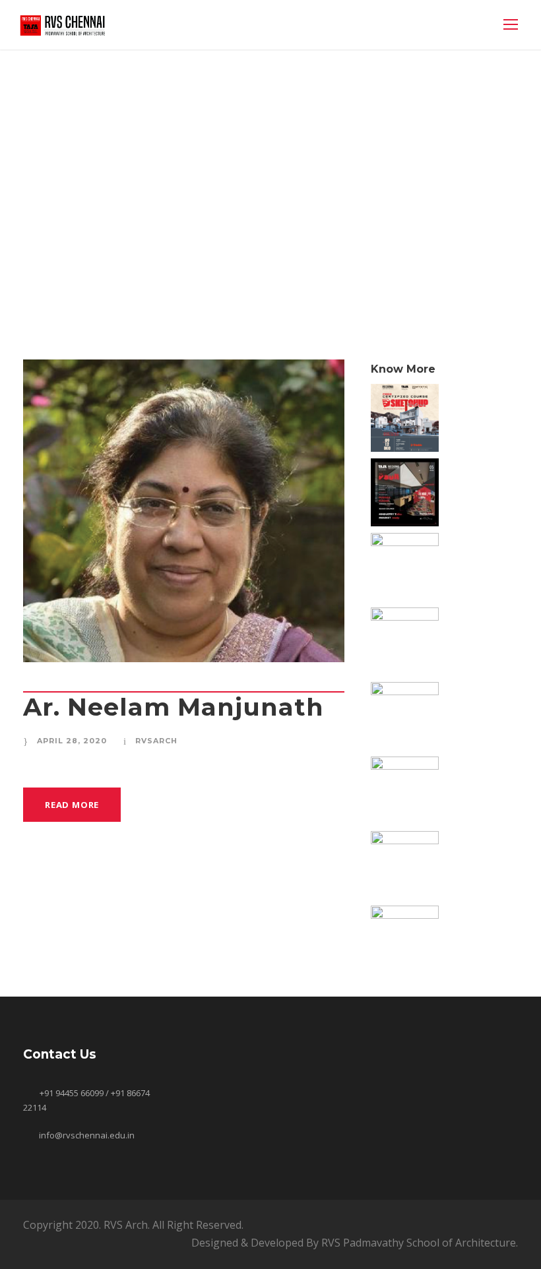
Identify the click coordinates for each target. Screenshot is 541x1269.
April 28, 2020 (72, 740)
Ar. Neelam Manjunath (173, 707)
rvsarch (156, 740)
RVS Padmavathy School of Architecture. (419, 1242)
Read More (72, 805)
